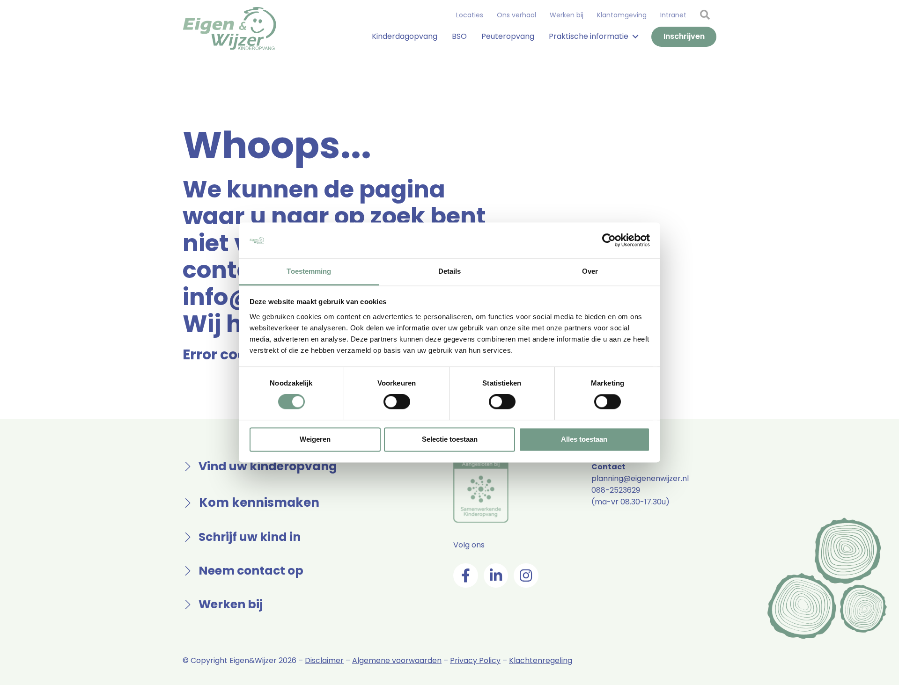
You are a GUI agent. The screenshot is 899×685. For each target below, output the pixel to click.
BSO (459, 36)
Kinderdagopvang (404, 36)
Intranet (673, 15)
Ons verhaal (516, 15)
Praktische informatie (588, 36)
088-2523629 (615, 490)
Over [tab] (590, 271)
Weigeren (315, 439)
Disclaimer (324, 660)
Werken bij (566, 15)
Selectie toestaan (450, 439)
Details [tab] (449, 271)
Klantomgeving (622, 15)
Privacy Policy (475, 660)
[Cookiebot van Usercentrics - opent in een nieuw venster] (609, 240)
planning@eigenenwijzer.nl (640, 478)
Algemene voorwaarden (397, 660)
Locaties (469, 15)
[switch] (396, 401)
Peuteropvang (507, 36)
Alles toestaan (584, 439)
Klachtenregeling (540, 660)
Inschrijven (684, 36)
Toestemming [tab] (309, 271)
